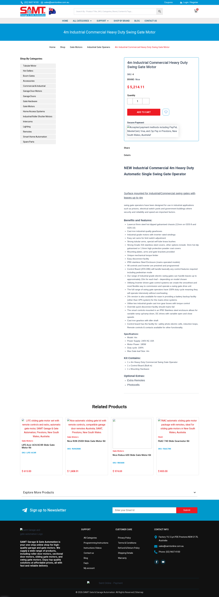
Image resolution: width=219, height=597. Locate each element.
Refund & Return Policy (129, 548)
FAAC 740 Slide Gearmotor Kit (173, 441)
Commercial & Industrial (34, 86)
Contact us (89, 553)
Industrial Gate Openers (98, 47)
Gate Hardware (30, 101)
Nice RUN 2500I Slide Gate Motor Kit (86, 441)
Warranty (122, 558)
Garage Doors (29, 96)
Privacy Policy (124, 538)
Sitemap (139, 592)
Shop (62, 47)
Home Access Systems (34, 111)
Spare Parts (28, 142)
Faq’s (86, 563)
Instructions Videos (93, 548)
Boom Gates (29, 76)
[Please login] (165, 112)
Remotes (27, 131)
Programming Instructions (96, 543)
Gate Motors (76, 47)
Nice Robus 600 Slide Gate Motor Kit (132, 455)
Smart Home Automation (35, 137)
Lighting (27, 126)
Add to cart (144, 112)
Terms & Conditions (127, 543)
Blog (86, 558)
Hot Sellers (28, 71)
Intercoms (28, 121)
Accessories (29, 81)
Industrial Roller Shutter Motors (37, 116)
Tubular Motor (29, 66)
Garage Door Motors (32, 91)
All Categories (90, 538)
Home (52, 47)
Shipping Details (125, 553)
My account (89, 568)
